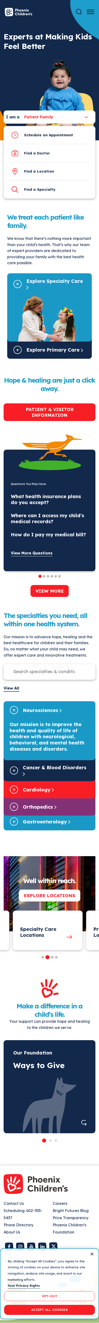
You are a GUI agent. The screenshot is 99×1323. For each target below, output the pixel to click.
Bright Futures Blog (71, 1210)
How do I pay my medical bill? (48, 535)
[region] (49, 1283)
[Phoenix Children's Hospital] (18, 12)
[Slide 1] (44, 1140)
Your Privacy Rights (24, 1285)
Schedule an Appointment (48, 135)
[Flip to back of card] (84, 1122)
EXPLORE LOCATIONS (49, 895)
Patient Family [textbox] (38, 117)
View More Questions (32, 553)
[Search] (78, 12)
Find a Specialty (39, 189)
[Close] (92, 1254)
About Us (12, 1232)
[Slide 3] (56, 1140)
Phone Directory (18, 1225)
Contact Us (14, 1203)
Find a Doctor (37, 153)
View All (11, 688)
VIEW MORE (50, 591)
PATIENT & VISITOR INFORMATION (50, 412)
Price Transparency (70, 1217)
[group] (44, 930)
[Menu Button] (90, 12)
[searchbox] (44, 671)
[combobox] (37, 117)
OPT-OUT (49, 1296)
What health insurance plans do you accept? (46, 499)
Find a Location (39, 171)
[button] (42, 957)
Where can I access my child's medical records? (47, 518)
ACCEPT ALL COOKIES (49, 1310)
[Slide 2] (50, 1140)
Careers (60, 1203)
